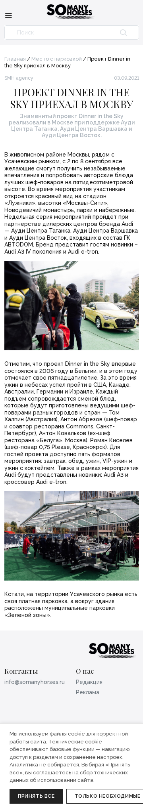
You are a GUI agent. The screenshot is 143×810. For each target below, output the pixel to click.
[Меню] (8, 15)
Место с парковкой (56, 59)
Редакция (89, 682)
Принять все (36, 796)
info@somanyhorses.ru (34, 682)
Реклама (87, 692)
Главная (15, 59)
